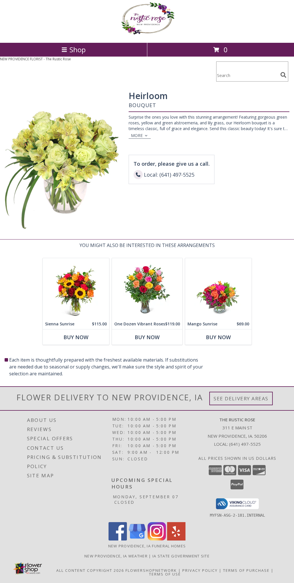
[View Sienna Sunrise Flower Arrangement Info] (76, 288)
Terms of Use (165, 574)
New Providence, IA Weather (116, 556)
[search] (283, 75)
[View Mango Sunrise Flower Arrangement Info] (218, 288)
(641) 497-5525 (245, 444)
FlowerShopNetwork (151, 570)
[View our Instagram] (157, 539)
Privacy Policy (200, 570)
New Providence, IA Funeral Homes (147, 546)
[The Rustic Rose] (147, 34)
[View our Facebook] (118, 539)
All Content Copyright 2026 (90, 570)
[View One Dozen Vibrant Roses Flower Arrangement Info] (147, 288)
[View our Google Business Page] (137, 539)
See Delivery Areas (241, 398)
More (137, 135)
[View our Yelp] (176, 539)
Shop (77, 49)
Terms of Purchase (246, 570)
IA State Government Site (181, 556)
